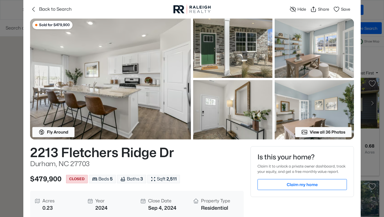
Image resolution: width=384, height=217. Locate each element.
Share (323, 9)
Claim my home (302, 184)
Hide (301, 9)
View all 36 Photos (327, 132)
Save (345, 9)
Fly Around (57, 132)
